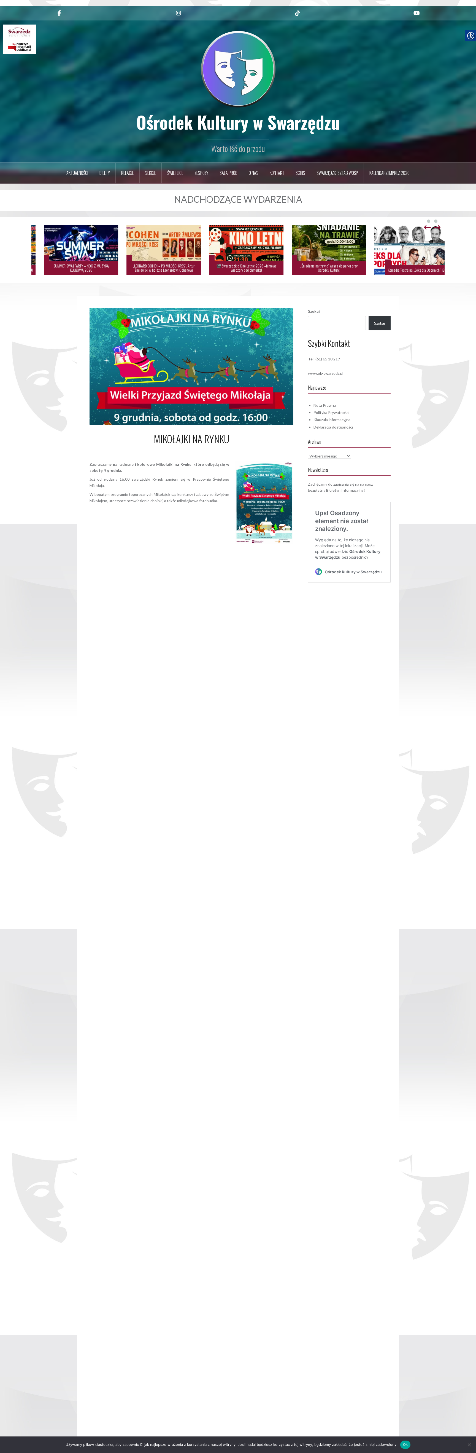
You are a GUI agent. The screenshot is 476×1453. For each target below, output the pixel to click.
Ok (405, 1444)
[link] (59, 13)
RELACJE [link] (127, 173)
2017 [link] (170, 547)
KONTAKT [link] (277, 173)
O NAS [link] (253, 173)
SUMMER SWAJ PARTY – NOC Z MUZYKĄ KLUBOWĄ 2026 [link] (238, 268)
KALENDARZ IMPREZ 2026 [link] (389, 173)
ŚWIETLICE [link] (175, 173)
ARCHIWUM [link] (188, 547)
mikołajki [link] (224, 547)
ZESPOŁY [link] (201, 173)
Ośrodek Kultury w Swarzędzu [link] (238, 122)
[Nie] (469, 1444)
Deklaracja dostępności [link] (333, 427)
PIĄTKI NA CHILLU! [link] (177, 270)
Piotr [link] (208, 451)
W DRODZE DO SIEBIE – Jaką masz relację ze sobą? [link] (72, 270)
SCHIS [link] (300, 173)
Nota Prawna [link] (324, 405)
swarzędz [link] (241, 547)
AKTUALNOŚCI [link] (77, 173)
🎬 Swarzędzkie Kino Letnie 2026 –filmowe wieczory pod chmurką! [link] (403, 268)
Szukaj (314, 311)
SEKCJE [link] (150, 173)
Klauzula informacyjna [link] (331, 419)
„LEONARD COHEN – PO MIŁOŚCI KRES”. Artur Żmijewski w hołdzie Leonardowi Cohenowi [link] (320, 268)
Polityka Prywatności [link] (331, 412)
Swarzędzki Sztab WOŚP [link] (337, 173)
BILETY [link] (104, 173)
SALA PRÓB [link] (228, 173)
